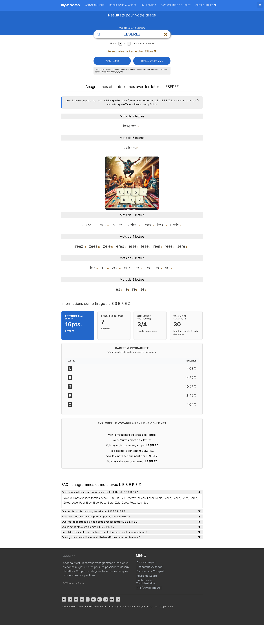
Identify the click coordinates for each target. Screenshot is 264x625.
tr (105, 599)
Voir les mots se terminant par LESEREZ (132, 456)
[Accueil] (70, 5)
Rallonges (148, 5)
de (70, 599)
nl (93, 599)
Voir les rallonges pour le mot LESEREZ (132, 461)
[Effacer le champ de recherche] (165, 34)
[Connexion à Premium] (260, 5)
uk (111, 599)
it (88, 599)
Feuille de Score (147, 575)
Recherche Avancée (123, 5)
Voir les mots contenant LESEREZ (132, 450)
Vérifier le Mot (112, 61)
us (118, 599)
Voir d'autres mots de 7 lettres (132, 440)
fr (82, 599)
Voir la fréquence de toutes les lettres (132, 434)
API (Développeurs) (149, 587)
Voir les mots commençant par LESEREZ (132, 445)
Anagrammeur (95, 5)
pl (99, 599)
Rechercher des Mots (152, 61)
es (76, 599)
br (64, 599)
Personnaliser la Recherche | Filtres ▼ (132, 51)
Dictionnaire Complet (176, 5)
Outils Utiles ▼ (205, 5)
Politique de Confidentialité (145, 582)
